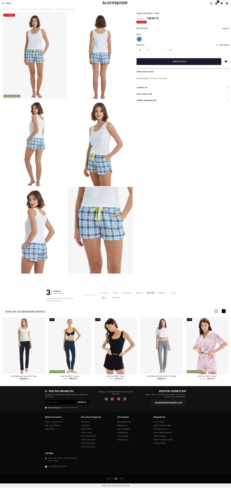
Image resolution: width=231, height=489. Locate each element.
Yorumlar (142, 88)
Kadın (13, 9)
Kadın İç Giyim (86, 432)
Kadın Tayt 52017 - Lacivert (69, 376)
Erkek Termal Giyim (88, 443)
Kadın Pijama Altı (46, 9)
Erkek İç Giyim (86, 429)
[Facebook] (125, 399)
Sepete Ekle (179, 62)
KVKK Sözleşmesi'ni (54, 407)
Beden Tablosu (224, 45)
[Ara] (211, 3)
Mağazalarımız (122, 425)
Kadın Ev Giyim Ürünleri (28, 9)
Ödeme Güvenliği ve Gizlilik (163, 440)
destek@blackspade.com (58, 466)
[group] (34, 55)
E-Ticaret (108, 486)
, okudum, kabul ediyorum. (63, 407)
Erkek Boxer (85, 422)
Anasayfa (5, 9)
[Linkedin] (106, 399)
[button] (216, 311)
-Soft (103, 486)
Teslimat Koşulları (159, 443)
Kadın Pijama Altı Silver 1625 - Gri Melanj (161, 376)
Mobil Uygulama (122, 440)
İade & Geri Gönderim (52, 425)
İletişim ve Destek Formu (54, 422)
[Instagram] (112, 399)
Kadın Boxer (85, 425)
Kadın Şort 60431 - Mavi (65, 9)
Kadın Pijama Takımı (88, 440)
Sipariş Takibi (50, 429)
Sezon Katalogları (123, 429)
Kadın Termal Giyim (88, 447)
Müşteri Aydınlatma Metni (162, 425)
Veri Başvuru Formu (160, 429)
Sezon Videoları (122, 436)
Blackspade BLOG (123, 422)
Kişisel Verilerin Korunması (162, 432)
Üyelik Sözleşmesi (159, 436)
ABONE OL (82, 402)
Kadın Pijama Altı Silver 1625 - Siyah (24, 376)
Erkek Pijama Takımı (88, 436)
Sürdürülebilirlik (122, 432)
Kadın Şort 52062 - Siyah (115, 376)
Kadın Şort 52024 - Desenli (207, 376)
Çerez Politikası (158, 422)
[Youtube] (118, 399)
